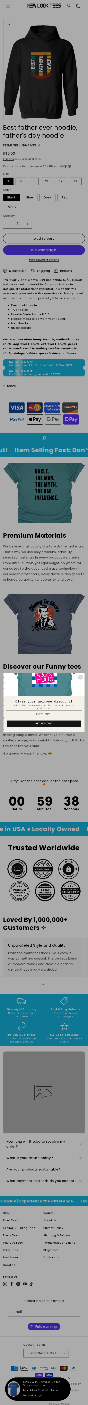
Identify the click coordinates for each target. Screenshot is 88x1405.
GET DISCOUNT (44, 723)
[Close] (80, 677)
